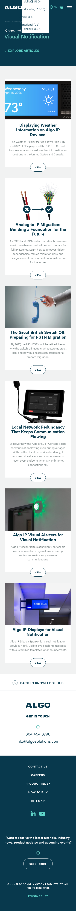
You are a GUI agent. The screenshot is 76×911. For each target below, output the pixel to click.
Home (7, 21)
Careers (38, 775)
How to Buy (38, 792)
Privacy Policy (38, 896)
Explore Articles (23, 50)
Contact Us (38, 766)
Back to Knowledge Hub (42, 683)
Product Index (38, 784)
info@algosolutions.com (38, 741)
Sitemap (38, 801)
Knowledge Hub (19, 21)
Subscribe (38, 864)
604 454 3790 (38, 734)
